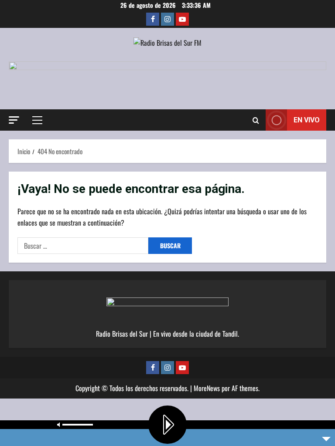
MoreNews (207, 388)
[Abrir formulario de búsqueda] (256, 120)
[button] (14, 120)
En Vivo (307, 120)
